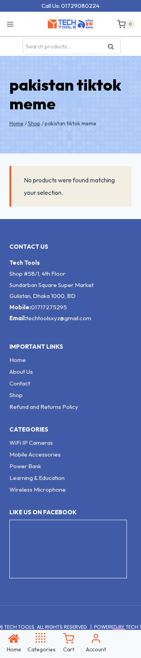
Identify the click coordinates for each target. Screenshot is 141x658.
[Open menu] (12, 23)
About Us (21, 371)
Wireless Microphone (37, 489)
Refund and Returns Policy (43, 406)
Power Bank (25, 466)
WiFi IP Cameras (31, 442)
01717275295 (49, 307)
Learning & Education (37, 477)
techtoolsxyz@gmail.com (58, 318)
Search (113, 46)
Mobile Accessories (35, 454)
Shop (16, 395)
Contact (19, 383)
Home (17, 360)
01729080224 (80, 5)
